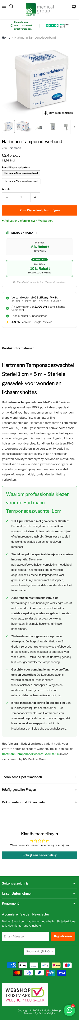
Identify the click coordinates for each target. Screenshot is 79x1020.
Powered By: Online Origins (40, 1013)
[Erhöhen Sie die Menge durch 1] (35, 197)
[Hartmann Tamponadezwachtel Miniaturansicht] (39, 126)
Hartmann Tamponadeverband (21, 181)
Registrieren (63, 936)
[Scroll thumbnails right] (74, 127)
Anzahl (6, 189)
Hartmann (14, 148)
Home (6, 37)
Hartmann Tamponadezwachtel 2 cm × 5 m (31, 754)
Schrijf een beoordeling (39, 855)
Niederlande (38, 951)
